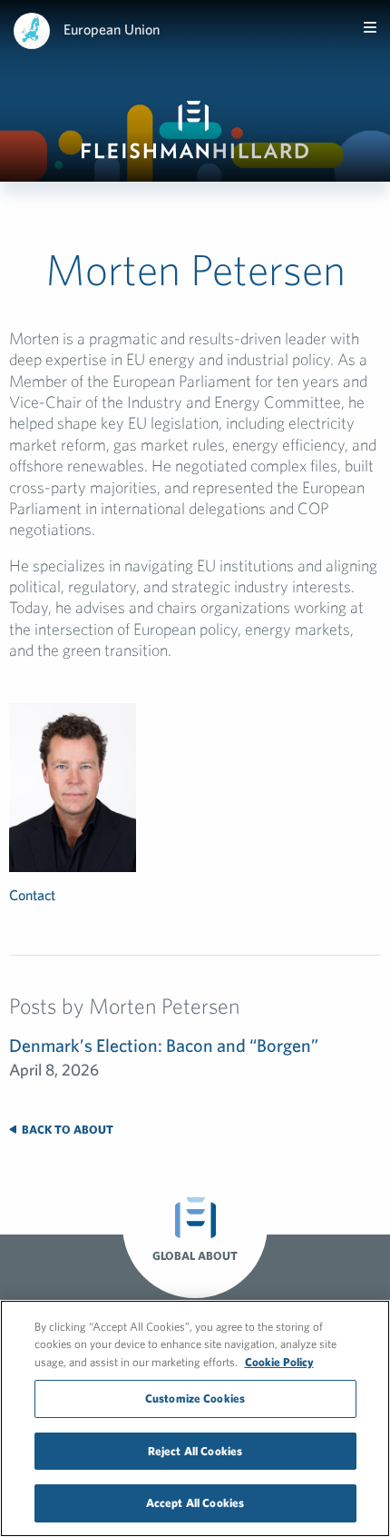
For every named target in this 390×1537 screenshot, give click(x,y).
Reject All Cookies (195, 1451)
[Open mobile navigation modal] (370, 27)
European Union (111, 29)
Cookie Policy (279, 1362)
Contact (32, 895)
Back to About (66, 1129)
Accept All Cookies (195, 1503)
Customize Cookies (195, 1398)
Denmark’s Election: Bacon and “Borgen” (163, 1045)
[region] (195, 1418)
